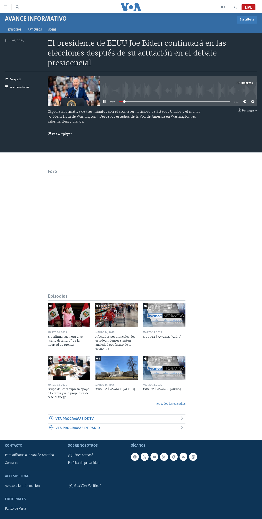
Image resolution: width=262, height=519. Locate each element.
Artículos (35, 29)
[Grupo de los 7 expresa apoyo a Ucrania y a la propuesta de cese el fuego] (69, 368)
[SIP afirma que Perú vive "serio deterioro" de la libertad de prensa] (69, 315)
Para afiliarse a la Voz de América (29, 455)
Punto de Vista (15, 508)
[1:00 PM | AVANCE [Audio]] (164, 368)
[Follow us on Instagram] (193, 457)
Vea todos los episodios (170, 403)
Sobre (52, 29)
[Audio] (235, 7)
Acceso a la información (22, 486)
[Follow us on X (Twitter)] (144, 457)
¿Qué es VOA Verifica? (85, 486)
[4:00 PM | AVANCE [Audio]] (164, 315)
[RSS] (164, 457)
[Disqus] (118, 227)
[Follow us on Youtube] (154, 457)
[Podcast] (174, 457)
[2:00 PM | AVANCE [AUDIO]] (116, 368)
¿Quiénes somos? (80, 455)
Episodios (14, 29)
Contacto (11, 463)
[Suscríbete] (183, 457)
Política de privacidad (83, 463)
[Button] (13, 80)
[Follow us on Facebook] (135, 457)
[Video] (223, 7)
